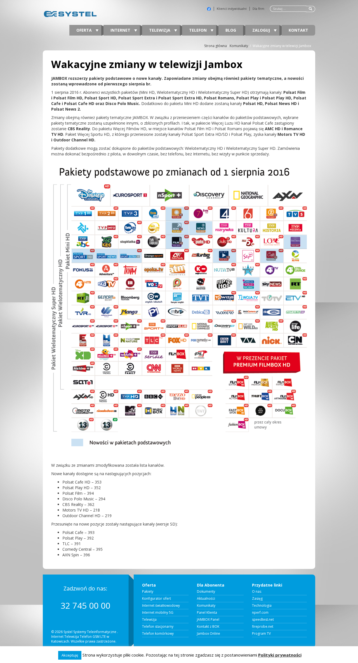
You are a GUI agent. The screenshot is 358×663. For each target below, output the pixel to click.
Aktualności (206, 598)
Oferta (84, 30)
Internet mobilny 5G (157, 612)
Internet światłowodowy (161, 605)
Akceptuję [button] (70, 655)
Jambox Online (208, 633)
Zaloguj (261, 30)
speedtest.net (263, 619)
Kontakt (298, 30)
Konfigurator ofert (156, 598)
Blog (230, 30)
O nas (256, 591)
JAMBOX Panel (208, 619)
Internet (120, 30)
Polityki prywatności (280, 655)
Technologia (262, 605)
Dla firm (258, 9)
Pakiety (147, 591)
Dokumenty (206, 591)
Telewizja (160, 30)
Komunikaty (239, 45)
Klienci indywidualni (232, 9)
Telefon (198, 30)
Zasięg (257, 598)
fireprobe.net (262, 626)
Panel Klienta (207, 612)
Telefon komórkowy (158, 633)
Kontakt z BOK (208, 626)
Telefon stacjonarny (157, 626)
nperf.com (260, 612)
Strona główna (215, 45)
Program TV (261, 633)
